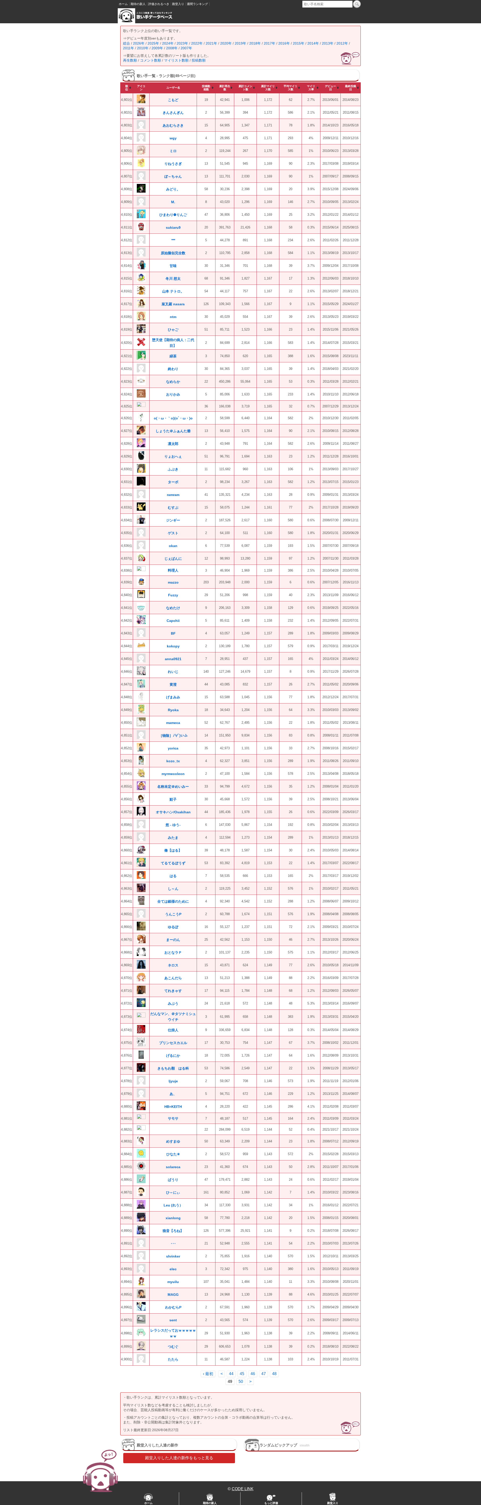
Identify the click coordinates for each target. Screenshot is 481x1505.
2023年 (182, 43)
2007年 (186, 48)
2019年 (240, 43)
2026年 (139, 43)
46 (253, 1374)
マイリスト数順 (176, 60)
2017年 (269, 43)
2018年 (255, 43)
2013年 (327, 43)
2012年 (342, 43)
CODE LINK (243, 1489)
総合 (126, 43)
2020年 (226, 43)
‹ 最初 (208, 1374)
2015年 (298, 43)
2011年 (128, 48)
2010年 (143, 48)
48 (274, 1374)
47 (263, 1374)
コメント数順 (150, 60)
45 (242, 1374)
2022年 (197, 43)
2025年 (153, 43)
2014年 (313, 43)
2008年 (172, 48)
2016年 (284, 43)
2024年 (168, 43)
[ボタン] (356, 4)
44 (231, 1374)
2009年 (157, 48)
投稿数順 (199, 60)
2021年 (211, 43)
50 (240, 1381)
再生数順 (130, 60)
